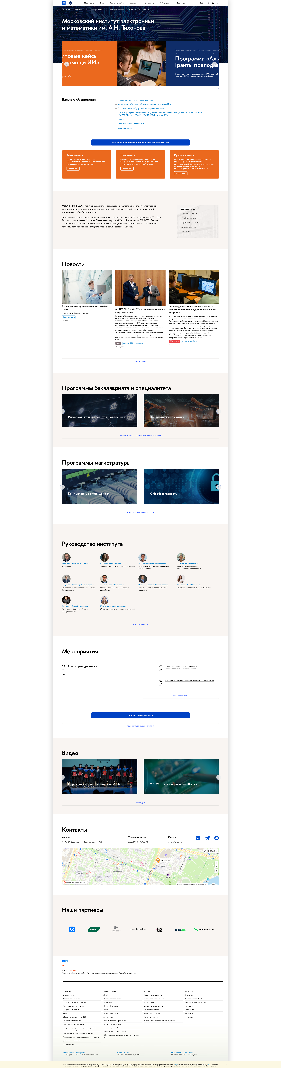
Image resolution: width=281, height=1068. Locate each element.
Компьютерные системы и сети (89, 494)
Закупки (65, 1013)
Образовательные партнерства (115, 1031)
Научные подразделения (153, 995)
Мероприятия (188, 226)
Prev (66, 64)
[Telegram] (66, 961)
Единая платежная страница (73, 1041)
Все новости (140, 361)
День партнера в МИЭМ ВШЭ (131, 123)
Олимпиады (108, 1002)
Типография (189, 1006)
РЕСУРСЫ (189, 991)
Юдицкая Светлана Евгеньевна (113, 606)
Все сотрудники (140, 624)
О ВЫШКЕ (67, 991)
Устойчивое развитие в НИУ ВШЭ (75, 1002)
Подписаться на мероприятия (140, 726)
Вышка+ (106, 1010)
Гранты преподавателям (82, 666)
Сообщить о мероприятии (140, 715)
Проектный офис (190, 222)
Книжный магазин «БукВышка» (195, 1002)
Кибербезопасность (163, 494)
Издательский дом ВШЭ (193, 999)
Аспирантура (108, 1017)
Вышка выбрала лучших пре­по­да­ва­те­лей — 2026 (85, 308)
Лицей (106, 995)
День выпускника (125, 128)
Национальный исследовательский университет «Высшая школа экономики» (93, 10)
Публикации (189, 1017)
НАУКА (147, 991)
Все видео (140, 803)
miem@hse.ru (175, 842)
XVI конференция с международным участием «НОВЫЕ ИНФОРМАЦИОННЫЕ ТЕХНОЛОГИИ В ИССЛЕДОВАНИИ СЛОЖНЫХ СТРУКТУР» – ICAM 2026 (160, 114)
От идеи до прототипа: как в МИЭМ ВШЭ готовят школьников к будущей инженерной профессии (192, 309)
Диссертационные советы (153, 1006)
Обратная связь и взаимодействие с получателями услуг (122, 1036)
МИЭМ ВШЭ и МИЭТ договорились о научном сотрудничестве (140, 310)
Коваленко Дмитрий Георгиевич (75, 563)
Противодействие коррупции (73, 1024)
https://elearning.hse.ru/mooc (182, 1053)
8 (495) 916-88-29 (138, 842)
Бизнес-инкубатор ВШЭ (112, 1028)
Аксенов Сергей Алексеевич (112, 585)
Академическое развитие (153, 1013)
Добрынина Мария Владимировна (152, 563)
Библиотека (189, 995)
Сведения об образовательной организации (78, 1033)
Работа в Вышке (68, 1044)
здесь (176, 1064)
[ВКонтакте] (63, 961)
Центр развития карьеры (112, 1024)
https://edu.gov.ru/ (124, 1053)
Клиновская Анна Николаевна (189, 585)
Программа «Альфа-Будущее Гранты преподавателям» (141, 108)
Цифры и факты (68, 995)
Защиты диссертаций (151, 1010)
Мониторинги (149, 1002)
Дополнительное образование (115, 1020)
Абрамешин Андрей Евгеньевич (75, 606)
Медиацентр (189, 1010)
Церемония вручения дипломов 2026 (94, 784)
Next (214, 64)
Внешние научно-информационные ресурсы (159, 1020)
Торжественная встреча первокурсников (135, 100)
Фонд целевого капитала (72, 1020)
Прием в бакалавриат (111, 1006)
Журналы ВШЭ (190, 1013)
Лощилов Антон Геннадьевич (188, 563)
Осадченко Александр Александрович (78, 585)
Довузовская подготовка (113, 999)
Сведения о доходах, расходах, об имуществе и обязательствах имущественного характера (80, 1029)
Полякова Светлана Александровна (153, 585)
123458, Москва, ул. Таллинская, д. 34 (82, 842)
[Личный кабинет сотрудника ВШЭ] (213, 3)
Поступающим (189, 213)
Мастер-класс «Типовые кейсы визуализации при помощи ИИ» (144, 104)
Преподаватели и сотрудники (73, 1006)
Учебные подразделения (139, 10)
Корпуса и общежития (71, 1010)
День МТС (122, 119)
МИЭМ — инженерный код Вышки (173, 784)
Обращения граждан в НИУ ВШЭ (74, 1017)
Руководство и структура (72, 999)
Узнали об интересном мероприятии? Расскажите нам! (140, 142)
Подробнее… (73, 168)
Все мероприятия (181, 696)
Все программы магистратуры (140, 512)
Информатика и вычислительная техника (96, 417)
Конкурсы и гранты (151, 1017)
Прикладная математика (167, 417)
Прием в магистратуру (112, 1013)
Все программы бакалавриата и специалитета (140, 436)
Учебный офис (188, 217)
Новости (185, 231)
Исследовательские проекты (154, 999)
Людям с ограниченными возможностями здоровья (81, 1037)
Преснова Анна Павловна (110, 563)
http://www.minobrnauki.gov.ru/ (74, 1053)
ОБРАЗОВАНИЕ (110, 991)
